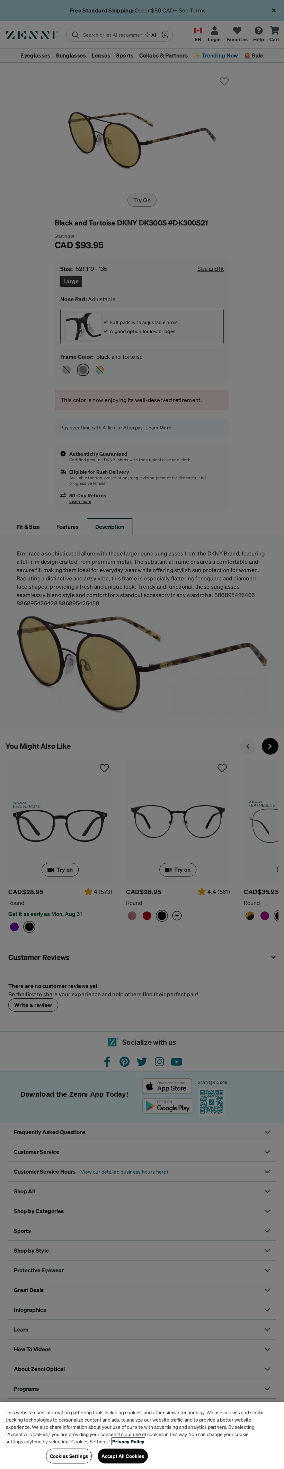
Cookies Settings (69, 1456)
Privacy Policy (128, 1441)
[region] (142, 1435)
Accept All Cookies (122, 1456)
